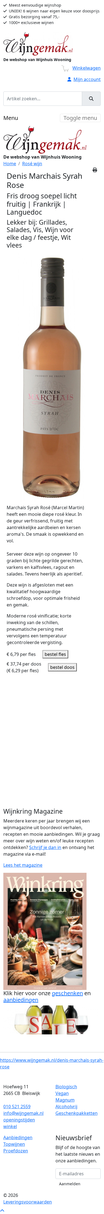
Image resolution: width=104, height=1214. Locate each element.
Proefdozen (15, 1151)
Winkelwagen (86, 68)
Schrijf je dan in (45, 847)
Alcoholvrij (66, 1106)
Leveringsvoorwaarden (27, 1202)
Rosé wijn (32, 164)
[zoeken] (91, 98)
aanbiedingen (20, 999)
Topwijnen (14, 1144)
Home (9, 164)
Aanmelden (69, 1183)
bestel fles (55, 654)
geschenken (67, 993)
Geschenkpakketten (76, 1113)
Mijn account (87, 79)
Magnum (65, 1100)
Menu (10, 118)
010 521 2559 (17, 1106)
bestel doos (62, 667)
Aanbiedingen (17, 1137)
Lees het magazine (22, 865)
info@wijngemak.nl (23, 1113)
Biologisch (66, 1087)
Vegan (62, 1093)
